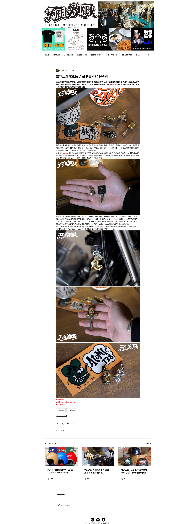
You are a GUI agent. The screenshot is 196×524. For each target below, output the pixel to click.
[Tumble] (103, 520)
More (138, 55)
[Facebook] (98, 520)
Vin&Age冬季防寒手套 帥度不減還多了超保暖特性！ (97, 471)
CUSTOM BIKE (82, 55)
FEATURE (56, 55)
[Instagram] (92, 520)
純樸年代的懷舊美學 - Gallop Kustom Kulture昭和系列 (60, 471)
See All (148, 443)
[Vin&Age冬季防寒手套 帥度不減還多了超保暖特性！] (98, 456)
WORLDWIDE (68, 55)
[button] (148, 55)
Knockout (61, 410)
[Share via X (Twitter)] (63, 423)
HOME (47, 55)
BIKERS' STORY (96, 55)
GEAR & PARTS (127, 55)
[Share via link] (74, 423)
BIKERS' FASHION (111, 55)
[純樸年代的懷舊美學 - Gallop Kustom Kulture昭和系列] (61, 456)
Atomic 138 (72, 410)
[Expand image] (98, 258)
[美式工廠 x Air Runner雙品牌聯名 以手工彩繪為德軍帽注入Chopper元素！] (134, 456)
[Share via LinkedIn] (68, 423)
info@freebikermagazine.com (70, 27)
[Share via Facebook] (57, 423)
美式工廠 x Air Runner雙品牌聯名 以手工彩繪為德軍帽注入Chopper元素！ (134, 471)
